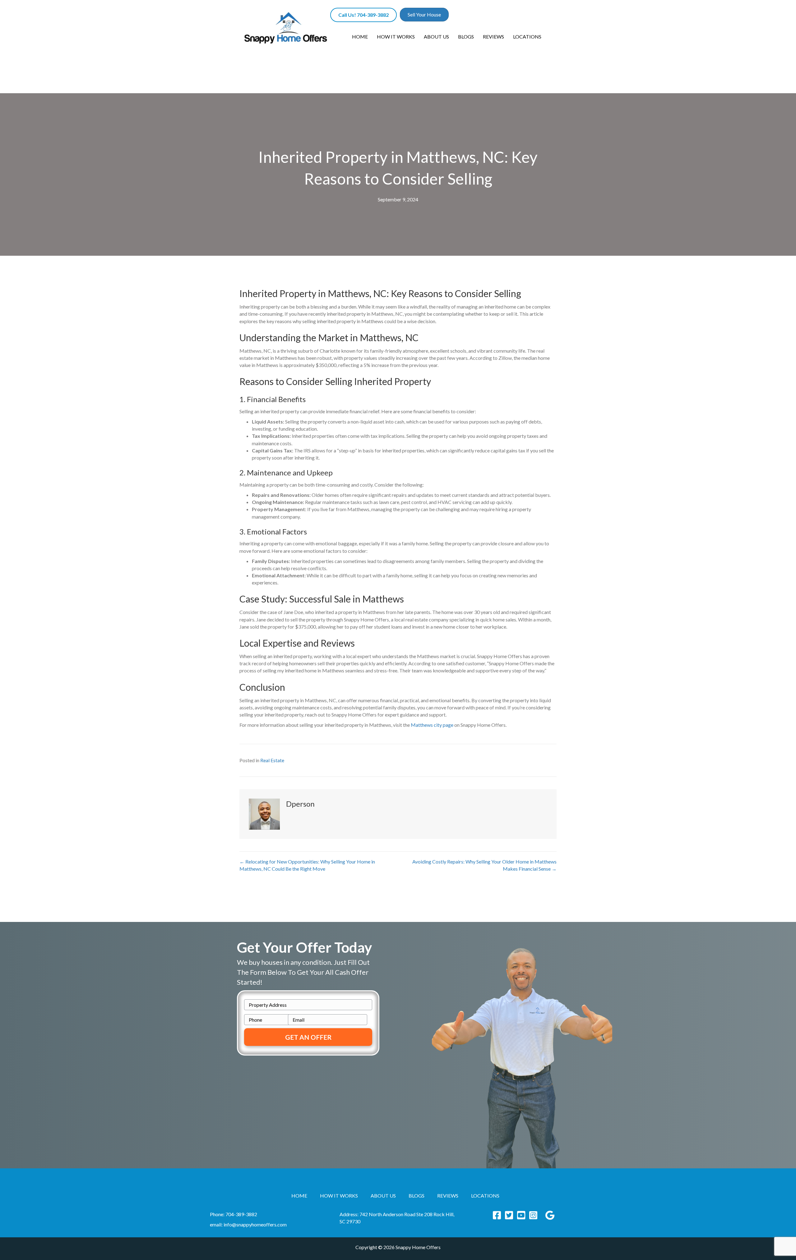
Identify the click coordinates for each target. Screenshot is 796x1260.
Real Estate (272, 760)
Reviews (493, 36)
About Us (436, 36)
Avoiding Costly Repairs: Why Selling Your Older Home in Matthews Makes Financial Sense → (484, 865)
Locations (527, 36)
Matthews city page (432, 725)
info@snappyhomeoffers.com (255, 1224)
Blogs (466, 36)
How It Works (396, 36)
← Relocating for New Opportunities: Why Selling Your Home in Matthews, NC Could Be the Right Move (307, 865)
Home (360, 36)
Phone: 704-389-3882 (233, 1214)
